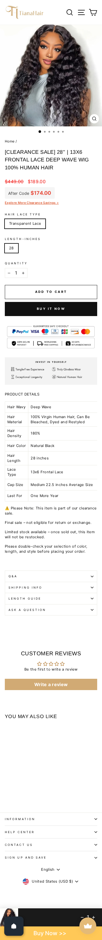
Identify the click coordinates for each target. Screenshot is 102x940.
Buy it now (51, 309)
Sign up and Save (25, 857)
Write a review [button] (51, 684)
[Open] (14, 926)
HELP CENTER (20, 832)
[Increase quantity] (93, 917)
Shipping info (25, 587)
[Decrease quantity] (82, 917)
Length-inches (23, 239)
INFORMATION (20, 819)
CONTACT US (19, 844)
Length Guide (24, 598)
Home (9, 141)
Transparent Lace (25, 223)
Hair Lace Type (23, 214)
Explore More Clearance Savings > (32, 203)
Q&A (12, 576)
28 (11, 248)
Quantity (16, 263)
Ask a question (27, 609)
